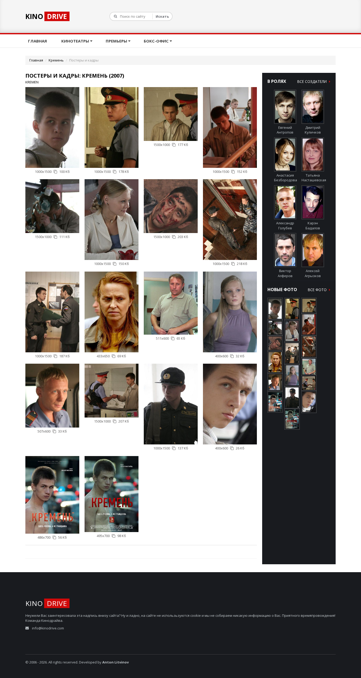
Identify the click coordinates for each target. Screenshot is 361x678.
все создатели (312, 81)
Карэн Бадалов (313, 225)
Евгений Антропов (285, 130)
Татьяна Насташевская (314, 178)
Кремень (56, 60)
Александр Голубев (285, 225)
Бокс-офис (157, 41)
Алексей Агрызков (313, 273)
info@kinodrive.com (48, 628)
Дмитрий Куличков (313, 130)
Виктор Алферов (285, 273)
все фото (318, 289)
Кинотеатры (75, 41)
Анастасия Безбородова (285, 178)
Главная (38, 41)
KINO (46, 16)
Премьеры (117, 41)
